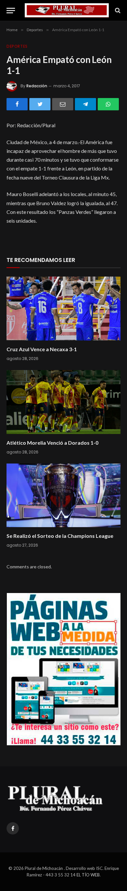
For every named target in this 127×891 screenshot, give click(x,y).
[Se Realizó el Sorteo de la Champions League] (63, 495)
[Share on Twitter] (39, 104)
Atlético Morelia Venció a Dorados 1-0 (52, 442)
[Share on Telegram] (85, 104)
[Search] (117, 10)
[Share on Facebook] (17, 104)
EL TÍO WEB (88, 874)
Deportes (17, 46)
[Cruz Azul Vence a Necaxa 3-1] (63, 308)
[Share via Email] (62, 104)
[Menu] (11, 10)
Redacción (36, 86)
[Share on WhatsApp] (108, 104)
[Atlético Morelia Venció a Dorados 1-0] (63, 402)
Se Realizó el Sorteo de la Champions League (60, 536)
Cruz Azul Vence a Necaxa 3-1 (42, 349)
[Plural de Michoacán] (67, 10)
